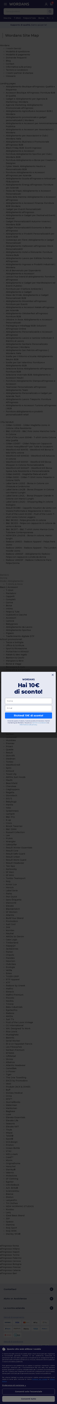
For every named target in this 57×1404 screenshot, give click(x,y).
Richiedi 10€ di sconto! (28, 715)
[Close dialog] (53, 675)
